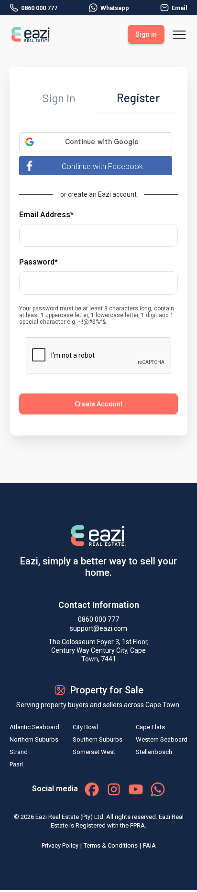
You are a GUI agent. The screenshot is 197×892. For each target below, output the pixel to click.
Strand (19, 751)
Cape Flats (150, 727)
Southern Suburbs (97, 739)
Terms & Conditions (111, 845)
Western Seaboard (161, 739)
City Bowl (85, 727)
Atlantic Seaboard (34, 727)
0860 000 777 (39, 7)
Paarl (16, 764)
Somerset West (94, 751)
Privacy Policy (60, 845)
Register (138, 98)
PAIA (149, 845)
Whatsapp (114, 7)
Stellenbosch (154, 751)
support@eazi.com (98, 628)
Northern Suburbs (34, 739)
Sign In (59, 98)
